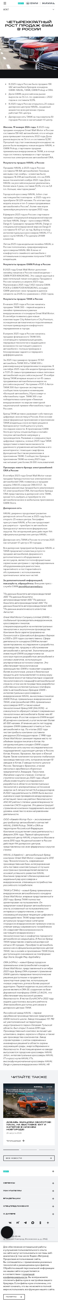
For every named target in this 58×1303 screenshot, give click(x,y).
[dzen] (48, 1222)
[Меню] (4, 3)
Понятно (11, 1297)
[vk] (10, 1222)
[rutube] (17, 1222)
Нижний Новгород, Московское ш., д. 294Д (26, 1239)
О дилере (9, 1214)
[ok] (40, 1222)
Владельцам (11, 1198)
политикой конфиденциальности (18, 1276)
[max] (32, 1222)
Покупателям (12, 1190)
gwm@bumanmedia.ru (30, 586)
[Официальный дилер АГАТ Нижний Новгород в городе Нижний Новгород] (40, 3)
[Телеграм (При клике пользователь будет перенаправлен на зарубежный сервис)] (25, 1222)
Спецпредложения (16, 1206)
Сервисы (9, 1183)
